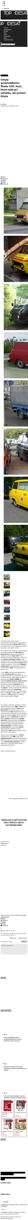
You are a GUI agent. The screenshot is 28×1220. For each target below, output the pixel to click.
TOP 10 (6, 28)
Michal (4, 104)
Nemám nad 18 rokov (7, 1218)
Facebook (6, 8)
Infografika (7, 36)
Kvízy (5, 38)
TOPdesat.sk (4, 1205)
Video (5, 34)
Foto (5, 33)
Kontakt (6, 1202)
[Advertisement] (14, 61)
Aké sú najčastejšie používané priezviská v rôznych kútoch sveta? (13, 1173)
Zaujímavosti (7, 29)
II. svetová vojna (8, 39)
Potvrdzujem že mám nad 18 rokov (11, 1217)
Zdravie (6, 31)
